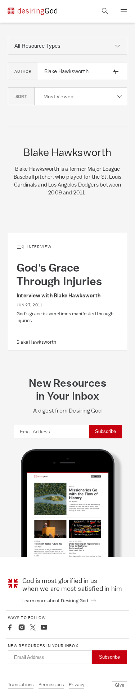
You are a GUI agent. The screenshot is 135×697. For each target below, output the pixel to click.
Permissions (51, 685)
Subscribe (105, 431)
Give (119, 685)
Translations (20, 685)
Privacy (76, 685)
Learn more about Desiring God (55, 601)
